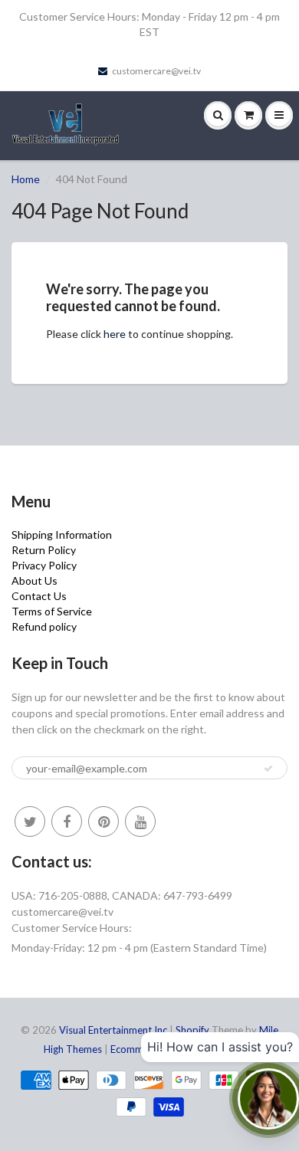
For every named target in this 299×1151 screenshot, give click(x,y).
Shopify (192, 1030)
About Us (35, 580)
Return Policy (44, 549)
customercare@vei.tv (156, 71)
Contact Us (39, 595)
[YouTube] (140, 821)
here (115, 333)
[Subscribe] (268, 768)
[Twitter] (30, 821)
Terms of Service (52, 611)
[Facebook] (66, 821)
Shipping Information (62, 534)
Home (26, 178)
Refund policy (44, 626)
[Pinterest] (103, 821)
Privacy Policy (44, 565)
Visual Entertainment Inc (113, 1030)
